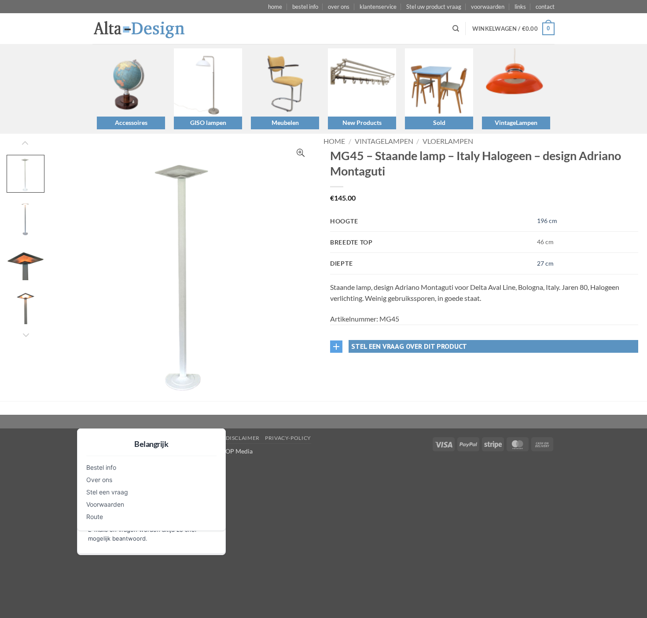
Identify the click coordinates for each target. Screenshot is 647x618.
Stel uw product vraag (433, 6)
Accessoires (131, 122)
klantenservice (378, 6)
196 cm (547, 220)
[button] (513, 29)
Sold (439, 122)
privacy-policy (288, 438)
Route (94, 516)
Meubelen (285, 122)
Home (334, 141)
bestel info (305, 6)
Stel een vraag (107, 492)
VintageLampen (516, 122)
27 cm (545, 263)
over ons (338, 6)
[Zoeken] (455, 28)
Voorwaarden (105, 504)
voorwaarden (487, 6)
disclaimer (243, 438)
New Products (362, 122)
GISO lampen (208, 122)
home (275, 6)
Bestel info (101, 467)
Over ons (99, 479)
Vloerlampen (448, 141)
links (520, 6)
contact (545, 6)
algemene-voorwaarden (181, 438)
